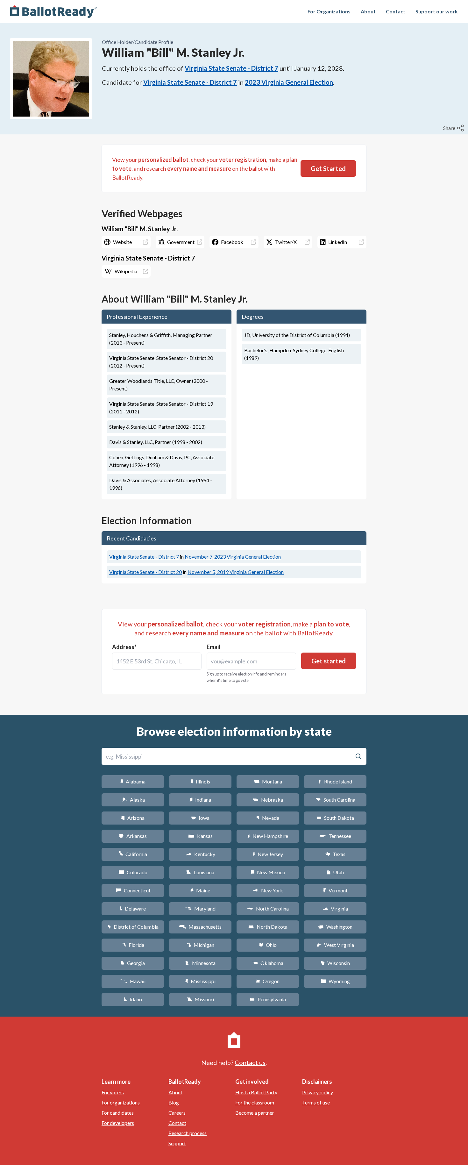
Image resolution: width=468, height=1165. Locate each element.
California (133, 854)
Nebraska (268, 800)
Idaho (133, 999)
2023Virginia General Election (289, 82)
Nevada (267, 818)
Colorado (132, 872)
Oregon (268, 981)
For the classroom (254, 1102)
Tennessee (335, 836)
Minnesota (200, 963)
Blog (173, 1102)
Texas (335, 854)
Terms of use (316, 1102)
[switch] (454, 128)
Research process (187, 1133)
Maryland (200, 908)
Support (177, 1143)
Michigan (200, 945)
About (368, 11)
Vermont (335, 890)
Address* (124, 646)
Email (213, 646)
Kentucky (200, 854)
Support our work (436, 11)
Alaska (133, 800)
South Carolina (335, 800)
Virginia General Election (233, 557)
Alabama (132, 781)
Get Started (328, 168)
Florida (132, 945)
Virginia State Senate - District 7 (231, 68)
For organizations (121, 1102)
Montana (268, 781)
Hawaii (132, 981)
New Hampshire (267, 836)
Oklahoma (267, 963)
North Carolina (268, 908)
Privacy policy (317, 1092)
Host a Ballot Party (256, 1092)
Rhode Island (335, 781)
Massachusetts (200, 927)
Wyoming (335, 981)
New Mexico (268, 872)
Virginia (335, 908)
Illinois (200, 781)
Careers (177, 1113)
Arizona (133, 818)
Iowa (200, 818)
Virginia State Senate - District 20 (145, 572)
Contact (395, 11)
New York (268, 890)
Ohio (268, 945)
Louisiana (200, 872)
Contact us (250, 1062)
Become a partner (254, 1113)
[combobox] (157, 661)
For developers (118, 1123)
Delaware (133, 908)
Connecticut (133, 890)
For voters (113, 1092)
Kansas (200, 836)
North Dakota (267, 927)
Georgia (133, 963)
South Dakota (335, 818)
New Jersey (267, 854)
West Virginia (335, 945)
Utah (335, 872)
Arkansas (133, 836)
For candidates (118, 1113)
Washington (335, 927)
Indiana (200, 800)
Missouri (200, 999)
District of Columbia (133, 927)
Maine (200, 890)
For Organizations (329, 11)
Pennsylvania (268, 999)
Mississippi (200, 981)
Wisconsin (335, 963)
